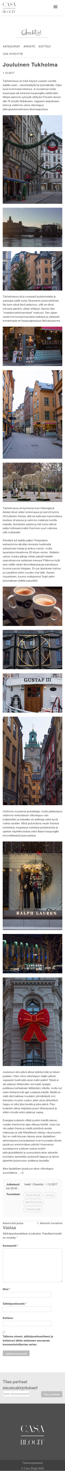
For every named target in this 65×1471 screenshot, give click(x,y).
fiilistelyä (32, 1195)
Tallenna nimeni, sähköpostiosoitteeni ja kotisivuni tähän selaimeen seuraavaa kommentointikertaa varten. (28, 1340)
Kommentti (10, 1246)
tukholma (33, 1209)
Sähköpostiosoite (15, 1304)
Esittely (45, 46)
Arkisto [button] (29, 46)
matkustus (33, 1202)
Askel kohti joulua (13, 1223)
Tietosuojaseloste (32, 1463)
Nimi (6, 1289)
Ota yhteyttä (13, 54)
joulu (49, 1195)
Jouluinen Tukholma (30, 64)
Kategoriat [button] (11, 46)
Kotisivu (8, 1318)
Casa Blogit (10, 7)
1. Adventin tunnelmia (49, 1223)
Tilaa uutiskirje (52, 1394)
